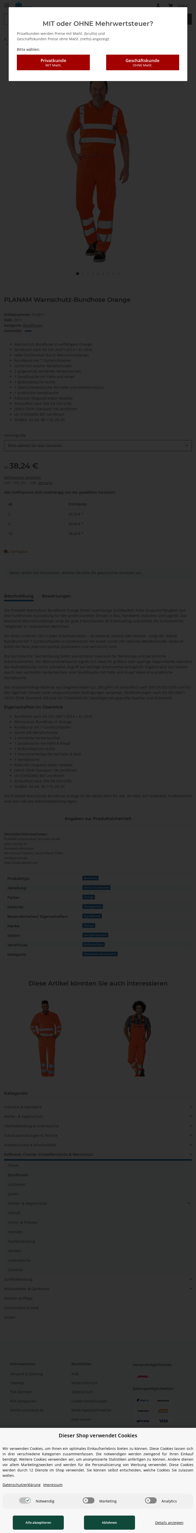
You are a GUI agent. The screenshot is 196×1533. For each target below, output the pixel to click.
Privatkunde (53, 62)
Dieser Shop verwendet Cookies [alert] (98, 1435)
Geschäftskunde (143, 62)
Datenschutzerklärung (22, 1484)
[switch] (25, 1500)
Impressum (53, 1484)
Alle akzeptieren (38, 1522)
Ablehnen (109, 1522)
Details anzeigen (169, 1522)
